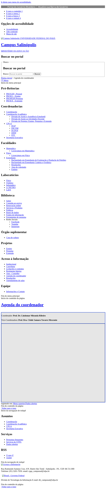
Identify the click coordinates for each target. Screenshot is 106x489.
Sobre (8, 201)
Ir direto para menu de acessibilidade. (16, 2)
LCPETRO (11, 187)
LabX (8, 190)
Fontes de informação (15, 215)
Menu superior (19, 403)
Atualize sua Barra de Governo (53, 6)
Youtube (14, 224)
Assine (9, 458)
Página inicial (6, 78)
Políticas (9, 210)
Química (9, 183)
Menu (5, 80)
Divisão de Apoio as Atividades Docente (27, 119)
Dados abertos (31, 403)
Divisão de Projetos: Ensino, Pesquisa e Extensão (31, 121)
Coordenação (11, 112)
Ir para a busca (13, 16)
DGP (13, 126)
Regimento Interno (13, 271)
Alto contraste (12, 31)
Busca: (6, 74)
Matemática (11, 148)
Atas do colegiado (18, 167)
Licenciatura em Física (20, 155)
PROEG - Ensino (13, 96)
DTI (13, 135)
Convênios (10, 266)
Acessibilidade (12, 29)
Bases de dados (12, 212)
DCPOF (14, 130)
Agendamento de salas (15, 280)
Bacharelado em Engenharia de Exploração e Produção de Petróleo (38, 160)
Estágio (14, 169)
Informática (11, 185)
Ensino (9, 248)
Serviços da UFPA (13, 442)
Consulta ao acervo (14, 203)
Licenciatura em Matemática (22, 151)
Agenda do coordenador (16, 276)
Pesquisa (9, 251)
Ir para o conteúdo (14, 11)
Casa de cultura (12, 237)
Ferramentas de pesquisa (16, 217)
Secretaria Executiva (14, 137)
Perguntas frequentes (14, 440)
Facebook (15, 222)
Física (8, 153)
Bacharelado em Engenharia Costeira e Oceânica (31, 162)
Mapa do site (11, 34)
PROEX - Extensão (14, 101)
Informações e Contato (15, 291)
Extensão (10, 253)
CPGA (9, 123)
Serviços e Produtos (14, 208)
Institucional (11, 264)
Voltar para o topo (8, 408)
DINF (13, 133)
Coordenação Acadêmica (16, 114)
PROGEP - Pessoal (14, 94)
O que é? (10, 455)
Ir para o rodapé (13, 18)
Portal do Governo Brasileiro (21, 6)
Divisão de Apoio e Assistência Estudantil (28, 116)
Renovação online (13, 205)
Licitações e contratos (15, 269)
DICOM (14, 128)
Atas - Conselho (12, 273)
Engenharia (11, 158)
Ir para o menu (13, 13)
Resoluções (16, 165)
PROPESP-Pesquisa (14, 98)
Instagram (15, 226)
